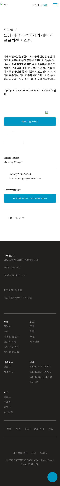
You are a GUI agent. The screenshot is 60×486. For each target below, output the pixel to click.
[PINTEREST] (30, 113)
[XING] (24, 113)
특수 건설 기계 (11, 346)
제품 (32, 362)
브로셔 (7, 366)
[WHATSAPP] (41, 113)
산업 (6, 321)
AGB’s (43, 452)
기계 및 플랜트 (11, 336)
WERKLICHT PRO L (40, 366)
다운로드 (8, 362)
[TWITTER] (35, 113)
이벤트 (7, 407)
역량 (32, 331)
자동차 (7, 326)
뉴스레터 (8, 412)
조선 (6, 331)
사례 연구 (9, 371)
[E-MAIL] (47, 112)
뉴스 (6, 392)
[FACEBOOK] (13, 113)
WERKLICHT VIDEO (41, 377)
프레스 (7, 402)
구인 (32, 336)
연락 (32, 326)
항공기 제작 (10, 341)
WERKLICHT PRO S (40, 371)
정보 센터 (39, 428)
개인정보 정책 (20, 452)
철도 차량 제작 (11, 352)
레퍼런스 (34, 341)
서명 (34, 452)
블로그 (7, 396)
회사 (32, 321)
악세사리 (34, 382)
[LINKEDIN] (18, 113)
